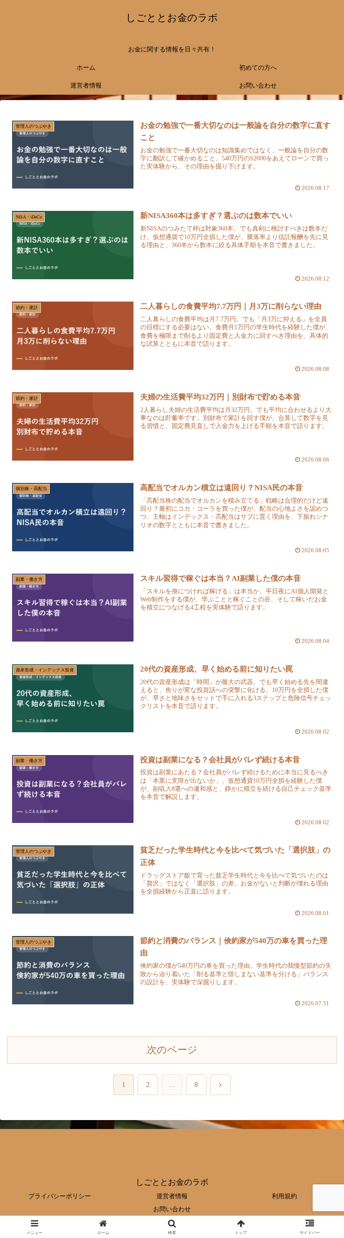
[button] (318, 1155)
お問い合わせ (172, 1209)
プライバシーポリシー (59, 1196)
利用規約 (284, 1196)
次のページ (172, 1050)
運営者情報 (172, 1196)
